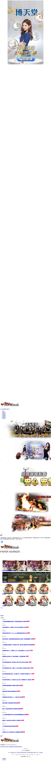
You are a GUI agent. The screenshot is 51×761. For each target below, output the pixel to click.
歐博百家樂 (24, 752)
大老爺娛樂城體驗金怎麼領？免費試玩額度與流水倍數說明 (14, 621)
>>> (3, 623)
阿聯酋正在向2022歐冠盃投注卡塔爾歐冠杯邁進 (12, 732)
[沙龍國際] (8, 603)
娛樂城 (32, 752)
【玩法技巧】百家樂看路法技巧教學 (10, 582)
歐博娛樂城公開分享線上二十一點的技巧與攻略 (12, 697)
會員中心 (4, 413)
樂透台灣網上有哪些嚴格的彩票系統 (10, 702)
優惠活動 (4, 417)
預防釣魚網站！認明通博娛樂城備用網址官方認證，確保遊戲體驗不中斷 (17, 639)
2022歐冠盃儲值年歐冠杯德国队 (9, 726)
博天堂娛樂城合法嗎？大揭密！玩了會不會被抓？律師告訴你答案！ (16, 668)
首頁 (3, 411)
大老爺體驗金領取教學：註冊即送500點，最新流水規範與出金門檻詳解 (17, 644)
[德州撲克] (8, 591)
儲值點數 (4, 414)
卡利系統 (18, 752)
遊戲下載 (4, 415)
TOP (1, 736)
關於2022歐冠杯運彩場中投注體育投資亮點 (11, 708)
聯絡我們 (4, 409)
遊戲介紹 (4, 412)
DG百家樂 (12, 752)
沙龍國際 (4, 605)
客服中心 (4, 418)
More (1, 607)
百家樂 (35, 752)
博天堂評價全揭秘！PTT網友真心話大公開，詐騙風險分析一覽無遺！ (17, 679)
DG (9, 752)
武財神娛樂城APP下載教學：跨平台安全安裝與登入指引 (14, 627)
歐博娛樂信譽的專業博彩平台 (8, 570)
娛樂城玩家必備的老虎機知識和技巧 (10, 691)
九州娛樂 (28, 752)
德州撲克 (4, 593)
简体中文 (8, 409)
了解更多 (2, 617)
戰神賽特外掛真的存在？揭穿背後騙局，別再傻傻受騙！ (14, 656)
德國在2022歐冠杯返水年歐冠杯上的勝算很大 (11, 720)
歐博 (21, 752)
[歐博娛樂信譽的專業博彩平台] (8, 568)
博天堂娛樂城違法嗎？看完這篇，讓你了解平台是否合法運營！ (15, 662)
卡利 (15, 752)
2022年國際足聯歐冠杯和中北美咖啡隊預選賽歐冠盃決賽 (14, 714)
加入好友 (4, 759)
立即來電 (4, 758)
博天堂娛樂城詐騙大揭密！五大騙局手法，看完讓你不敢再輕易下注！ (17, 673)
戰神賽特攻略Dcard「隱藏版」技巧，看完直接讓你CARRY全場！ (16, 650)
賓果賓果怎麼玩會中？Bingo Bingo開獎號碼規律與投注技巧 (14, 633)
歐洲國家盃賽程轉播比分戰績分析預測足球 (11, 685)
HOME (1, 409)
